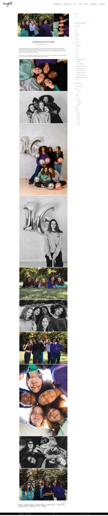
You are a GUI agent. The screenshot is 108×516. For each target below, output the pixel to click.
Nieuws (77, 108)
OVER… (86, 4)
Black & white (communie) (81, 66)
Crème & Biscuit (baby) (80, 59)
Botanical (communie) (80, 68)
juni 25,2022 (48, 44)
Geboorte (77, 95)
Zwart (77, 32)
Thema (77, 57)
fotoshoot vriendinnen (23, 506)
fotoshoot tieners (60, 504)
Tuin (76, 52)
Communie (79, 90)
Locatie (77, 54)
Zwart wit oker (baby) (80, 63)
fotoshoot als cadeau (29, 504)
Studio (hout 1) (78, 25)
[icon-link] (56, 514)
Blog (80, 4)
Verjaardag (79, 101)
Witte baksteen (78, 45)
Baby (78, 97)
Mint (76, 39)
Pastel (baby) (78, 61)
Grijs (76, 30)
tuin (38, 506)
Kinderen (78, 117)
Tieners (43, 39)
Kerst (77, 79)
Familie (78, 113)
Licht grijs (77, 41)
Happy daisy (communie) (80, 75)
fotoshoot (20, 504)
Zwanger (78, 104)
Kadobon (94, 4)
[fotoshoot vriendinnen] (43, 75)
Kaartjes (77, 106)
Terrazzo (77, 48)
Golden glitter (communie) (81, 72)
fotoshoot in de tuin (51, 504)
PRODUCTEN (67, 4)
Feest (77, 88)
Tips (74, 4)
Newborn (78, 99)
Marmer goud (78, 34)
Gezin (78, 115)
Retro (77, 50)
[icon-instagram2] (54, 514)
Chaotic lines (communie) (80, 70)
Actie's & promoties (79, 86)
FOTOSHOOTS (57, 4)
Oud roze (77, 43)
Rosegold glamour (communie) (82, 77)
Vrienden (46, 39)
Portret (40, 39)
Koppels (78, 119)
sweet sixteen (32, 506)
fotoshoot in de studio (40, 504)
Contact (102, 4)
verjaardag (44, 506)
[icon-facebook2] (52, 514)
